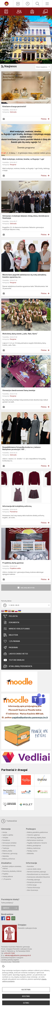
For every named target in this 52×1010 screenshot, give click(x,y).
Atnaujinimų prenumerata (20, 666)
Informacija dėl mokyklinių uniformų (17, 506)
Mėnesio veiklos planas (19, 629)
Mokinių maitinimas (33, 848)
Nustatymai (26, 990)
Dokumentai (14, 622)
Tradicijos (5, 848)
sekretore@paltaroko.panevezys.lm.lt (18, 955)
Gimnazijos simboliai (9, 843)
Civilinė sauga (32, 885)
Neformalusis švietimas (35, 840)
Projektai (13, 616)
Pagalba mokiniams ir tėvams (37, 843)
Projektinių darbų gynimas (13, 563)
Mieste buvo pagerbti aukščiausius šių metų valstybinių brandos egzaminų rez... (24, 276)
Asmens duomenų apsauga (36, 872)
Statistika (5, 856)
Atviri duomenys (32, 890)
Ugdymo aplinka (7, 835)
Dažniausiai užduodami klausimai (38, 877)
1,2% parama (14, 641)
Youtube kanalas (16, 660)
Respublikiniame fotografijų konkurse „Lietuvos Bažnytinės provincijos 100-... (21, 448)
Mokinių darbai (7, 851)
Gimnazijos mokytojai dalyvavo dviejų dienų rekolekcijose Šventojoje (25, 217)
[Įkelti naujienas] (18, 3)
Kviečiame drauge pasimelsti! (14, 106)
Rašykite (6, 908)
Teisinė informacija (33, 887)
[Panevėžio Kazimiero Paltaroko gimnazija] (6, 3)
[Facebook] (3, 918)
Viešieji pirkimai (7, 876)
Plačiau (44, 119)
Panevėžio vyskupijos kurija (27, 928)
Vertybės (5, 837)
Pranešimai (13, 512)
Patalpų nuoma (32, 851)
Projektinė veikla (15, 568)
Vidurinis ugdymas (33, 835)
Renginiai (13, 164)
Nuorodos (30, 866)
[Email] (13, 918)
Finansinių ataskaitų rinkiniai (12, 871)
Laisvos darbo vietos (18, 654)
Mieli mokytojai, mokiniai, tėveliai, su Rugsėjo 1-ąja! (23, 159)
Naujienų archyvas (28, 588)
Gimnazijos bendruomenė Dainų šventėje (18, 390)
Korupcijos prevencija (34, 882)
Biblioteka (13, 635)
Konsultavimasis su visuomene (37, 874)
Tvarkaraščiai (11, 821)
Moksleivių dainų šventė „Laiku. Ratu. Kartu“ (19, 334)
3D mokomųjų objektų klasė (36, 837)
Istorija (4, 832)
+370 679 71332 (9, 953)
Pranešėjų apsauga (33, 880)
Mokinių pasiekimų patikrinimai (37, 832)
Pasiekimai (13, 647)
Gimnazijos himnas (8, 845)
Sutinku (26, 1003)
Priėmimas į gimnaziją (9, 853)
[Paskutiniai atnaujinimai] (28, 3)
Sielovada (13, 112)
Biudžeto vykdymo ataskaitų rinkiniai (11, 867)
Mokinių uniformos (8, 859)
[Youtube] (8, 918)
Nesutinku (26, 996)
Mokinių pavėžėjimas (34, 845)
